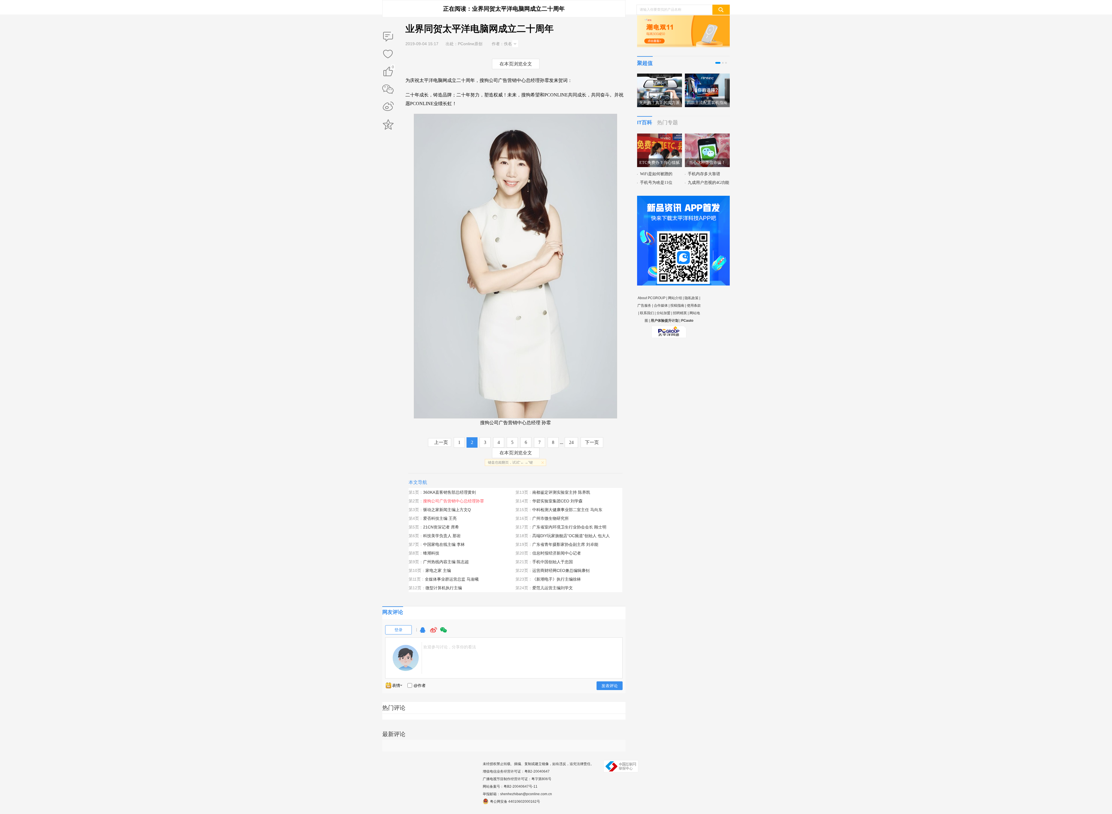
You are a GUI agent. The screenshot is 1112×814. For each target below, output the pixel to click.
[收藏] (388, 54)
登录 (398, 630)
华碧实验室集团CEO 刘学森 (557, 501)
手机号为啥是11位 (656, 182)
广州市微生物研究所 (550, 518)
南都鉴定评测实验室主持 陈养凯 (561, 492)
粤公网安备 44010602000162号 (515, 802)
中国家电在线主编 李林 (444, 544)
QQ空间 (388, 124)
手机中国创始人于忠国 (552, 561)
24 (571, 442)
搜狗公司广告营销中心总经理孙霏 (453, 501)
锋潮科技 (431, 553)
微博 (433, 632)
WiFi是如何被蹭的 (656, 174)
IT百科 (644, 122)
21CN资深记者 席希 (441, 527)
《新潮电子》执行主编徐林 (556, 579)
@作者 (420, 685)
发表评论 (609, 685)
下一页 (592, 442)
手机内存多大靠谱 (704, 174)
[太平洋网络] (669, 330)
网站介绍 (675, 298)
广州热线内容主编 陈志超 (446, 561)
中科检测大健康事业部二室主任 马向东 (567, 509)
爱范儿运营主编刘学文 (552, 588)
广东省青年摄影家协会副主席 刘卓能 (565, 544)
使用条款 (694, 305)
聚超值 (645, 63)
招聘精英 (680, 313)
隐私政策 (691, 298)
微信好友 (388, 89)
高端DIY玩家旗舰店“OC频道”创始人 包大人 (571, 535)
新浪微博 (388, 107)
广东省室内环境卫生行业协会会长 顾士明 (569, 527)
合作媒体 (661, 305)
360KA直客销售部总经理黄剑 (449, 492)
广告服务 (644, 305)
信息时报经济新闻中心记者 (556, 553)
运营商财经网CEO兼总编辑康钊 (561, 570)
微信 (443, 632)
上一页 (441, 442)
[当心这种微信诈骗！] (707, 137)
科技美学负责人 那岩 (442, 535)
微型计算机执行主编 (443, 588)
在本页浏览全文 (516, 63)
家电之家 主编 (438, 570)
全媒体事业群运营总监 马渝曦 (452, 579)
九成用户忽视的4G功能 (708, 182)
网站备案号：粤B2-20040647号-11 (510, 786)
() (393, 68)
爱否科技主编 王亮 (440, 518)
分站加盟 (663, 313)
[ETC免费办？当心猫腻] (659, 137)
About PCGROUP (651, 298)
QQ (422, 632)
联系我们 (647, 313)
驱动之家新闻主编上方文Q (447, 509)
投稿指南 (677, 305)
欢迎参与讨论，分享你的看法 (449, 647)
